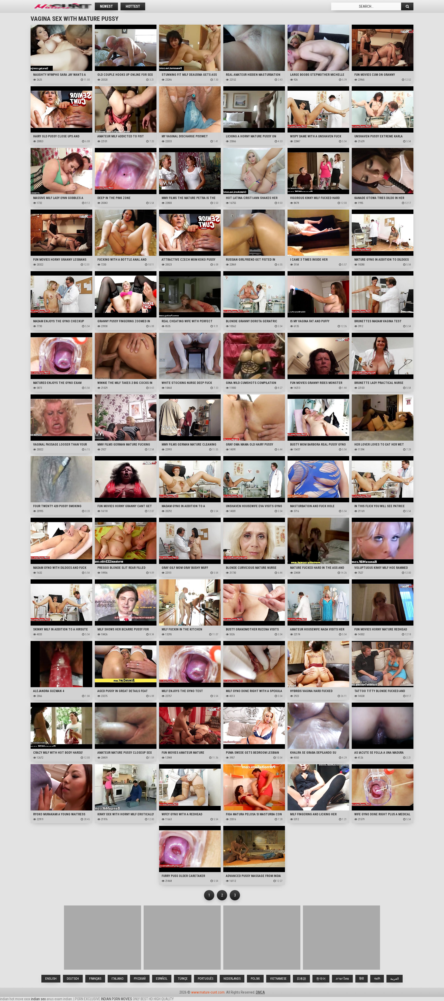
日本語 (301, 978)
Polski (255, 978)
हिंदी (361, 978)
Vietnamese (278, 978)
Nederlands (232, 978)
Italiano (118, 978)
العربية (394, 978)
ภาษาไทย (342, 978)
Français (95, 978)
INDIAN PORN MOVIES (116, 999)
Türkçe (183, 978)
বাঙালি (377, 978)
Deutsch (73, 978)
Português (205, 978)
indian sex (38, 999)
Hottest (133, 6)
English (51, 978)
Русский (140, 978)
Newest (106, 6)
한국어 (321, 978)
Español (162, 978)
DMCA (260, 992)
